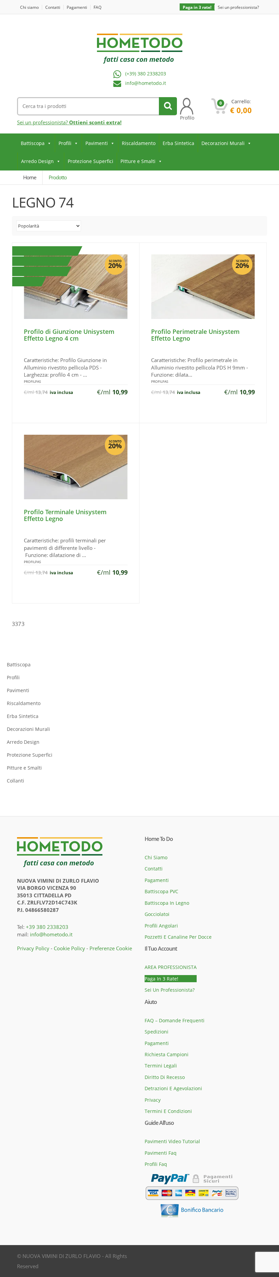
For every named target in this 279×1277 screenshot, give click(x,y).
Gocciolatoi (157, 914)
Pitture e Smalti (137, 161)
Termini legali (161, 1065)
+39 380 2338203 (47, 926)
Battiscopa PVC (161, 891)
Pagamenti (77, 7)
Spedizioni (156, 1031)
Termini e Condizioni (168, 1111)
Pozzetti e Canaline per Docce (178, 937)
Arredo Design (37, 161)
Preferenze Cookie (110, 948)
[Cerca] (168, 106)
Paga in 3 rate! (197, 7)
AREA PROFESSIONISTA (171, 967)
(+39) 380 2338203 (145, 74)
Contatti (52, 7)
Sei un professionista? (238, 7)
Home (29, 177)
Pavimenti (96, 143)
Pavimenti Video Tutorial (172, 1141)
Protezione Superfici (90, 161)
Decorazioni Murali (223, 143)
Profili (65, 143)
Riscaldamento (138, 143)
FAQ (97, 7)
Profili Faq (156, 1164)
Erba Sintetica (178, 143)
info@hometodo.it (145, 83)
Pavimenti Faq (161, 1153)
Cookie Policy (69, 948)
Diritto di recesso (165, 1077)
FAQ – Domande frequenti (174, 1020)
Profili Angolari (161, 925)
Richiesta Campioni (166, 1054)
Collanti (15, 780)
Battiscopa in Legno (167, 903)
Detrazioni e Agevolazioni (173, 1088)
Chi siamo (29, 7)
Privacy (153, 1100)
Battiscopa (33, 143)
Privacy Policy (33, 948)
